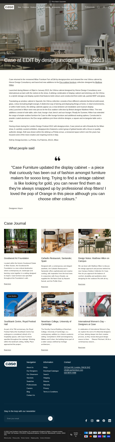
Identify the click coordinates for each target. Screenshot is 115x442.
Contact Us (31, 395)
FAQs (45, 367)
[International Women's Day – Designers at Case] (94, 304)
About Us (30, 367)
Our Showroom (32, 374)
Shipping (46, 378)
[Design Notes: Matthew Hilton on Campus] (94, 241)
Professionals (32, 385)
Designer (85, 233)
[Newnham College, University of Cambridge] (57, 304)
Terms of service (25, 438)
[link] (77, 367)
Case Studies (49, 233)
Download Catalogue (51, 371)
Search (46, 374)
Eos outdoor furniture (68, 82)
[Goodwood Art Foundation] (20, 241)
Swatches (30, 381)
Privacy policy (16, 438)
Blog (28, 392)
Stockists (30, 378)
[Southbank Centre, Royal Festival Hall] (20, 304)
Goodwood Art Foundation (16, 258)
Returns (46, 381)
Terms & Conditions (50, 392)
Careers (30, 388)
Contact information (45, 438)
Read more (7, 284)
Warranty (46, 385)
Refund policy (7, 438)
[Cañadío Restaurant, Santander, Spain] (57, 241)
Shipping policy (35, 438)
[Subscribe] (50, 418)
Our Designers (32, 371)
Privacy (46, 388)
